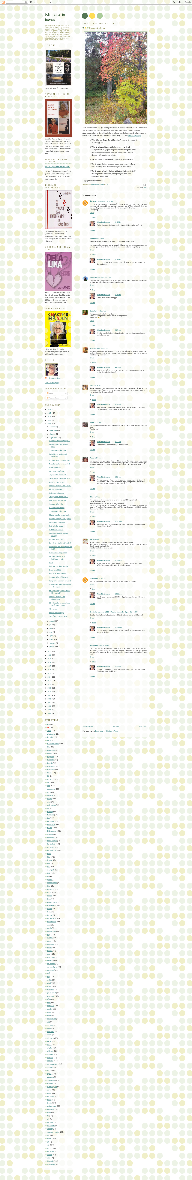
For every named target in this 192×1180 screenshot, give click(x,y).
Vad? (51, 562)
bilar (48, 747)
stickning (50, 1077)
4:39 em (118, 330)
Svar (94, 217)
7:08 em (97, 497)
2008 (50, 699)
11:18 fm (118, 222)
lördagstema (51, 918)
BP (91, 539)
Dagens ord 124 (55, 467)
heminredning (52, 850)
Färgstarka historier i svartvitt (60, 581)
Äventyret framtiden (97, 201)
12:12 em (118, 627)
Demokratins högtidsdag (58, 553)
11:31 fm (106, 645)
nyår (49, 973)
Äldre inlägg (143, 726)
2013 (50, 680)
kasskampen (52, 883)
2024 (50, 417)
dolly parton (51, 805)
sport (49, 1070)
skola (49, 1041)
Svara (92, 213)
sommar (50, 1061)
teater (49, 1100)
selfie (49, 1028)
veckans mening (53, 1132)
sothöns (50, 1067)
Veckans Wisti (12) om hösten (60, 460)
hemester (50, 847)
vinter (49, 1138)
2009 (50, 695)
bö (48, 776)
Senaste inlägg (87, 726)
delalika (50, 795)
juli (51, 625)
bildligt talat (51, 750)
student (50, 1083)
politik (49, 986)
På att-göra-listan (55, 489)
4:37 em (118, 442)
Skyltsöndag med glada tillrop (59, 478)
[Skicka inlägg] (144, 185)
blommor (50, 760)
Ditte (91, 497)
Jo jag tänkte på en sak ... (58, 450)
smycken (50, 1054)
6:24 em (98, 458)
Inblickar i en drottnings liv (58, 566)
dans (49, 792)
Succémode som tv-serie (58, 616)
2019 (50, 659)
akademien (51, 734)
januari (52, 646)
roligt (49, 1015)
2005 (50, 710)
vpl (48, 1142)
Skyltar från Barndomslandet (59, 515)
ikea (48, 866)
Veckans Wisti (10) (56, 539)
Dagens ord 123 (55, 570)
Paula (92, 458)
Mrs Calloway (95, 348)
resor (49, 1012)
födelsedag (51, 824)
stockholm (51, 1080)
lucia (49, 912)
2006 (50, 706)
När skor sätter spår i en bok (59, 464)
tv (48, 1116)
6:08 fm (136, 612)
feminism (50, 815)
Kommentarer (53, 398)
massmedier (51, 921)
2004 (50, 713)
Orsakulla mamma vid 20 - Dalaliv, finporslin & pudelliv (111, 612)
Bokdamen (94, 578)
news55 (50, 960)
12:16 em (102, 311)
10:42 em (102, 578)
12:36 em (97, 385)
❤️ (48, 727)
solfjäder (50, 1058)
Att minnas (53, 609)
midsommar (51, 931)
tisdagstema (51, 1106)
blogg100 (50, 753)
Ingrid (92, 422)
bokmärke (51, 766)
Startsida (116, 726)
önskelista (51, 1164)
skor (49, 1044)
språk (49, 1074)
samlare (50, 1025)
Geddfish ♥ (94, 311)
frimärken (50, 821)
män (48, 954)
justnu (49, 880)
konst (49, 892)
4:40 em (118, 367)
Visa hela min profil (51, 383)
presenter (50, 996)
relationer (50, 1006)
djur (48, 802)
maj (51, 632)
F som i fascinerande (56, 508)
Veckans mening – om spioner (60, 519)
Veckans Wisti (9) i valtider (58, 577)
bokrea (49, 773)
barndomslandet (53, 743)
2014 (50, 677)
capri (49, 782)
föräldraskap (51, 831)
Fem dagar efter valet (57, 522)
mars (52, 639)
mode (49, 941)
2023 (50, 420)
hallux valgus (52, 841)
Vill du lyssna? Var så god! (57, 166)
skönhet (50, 1051)
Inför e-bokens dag (56, 526)
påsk (49, 999)
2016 (50, 670)
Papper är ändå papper (57, 573)
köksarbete (51, 905)
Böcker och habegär (56, 613)
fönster (49, 828)
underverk (51, 1125)
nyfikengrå (51, 970)
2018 (50, 662)
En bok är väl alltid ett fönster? (60, 543)
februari (53, 643)
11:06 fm (103, 238)
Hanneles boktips (97, 277)
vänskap (50, 1151)
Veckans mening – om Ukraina (60, 486)
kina (48, 886)
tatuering (50, 1096)
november (53, 430)
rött (48, 1022)
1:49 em (98, 422)
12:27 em (104, 348)
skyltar (49, 1048)
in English (50, 870)
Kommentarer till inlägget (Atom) (106, 731)
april (51, 636)
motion (49, 947)
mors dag (50, 944)
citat (48, 786)
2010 (50, 691)
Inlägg (50, 393)
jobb (48, 873)
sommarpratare (52, 1064)
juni (51, 628)
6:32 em (118, 477)
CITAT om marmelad (56, 482)
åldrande (50, 1161)
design (49, 799)
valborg (50, 1129)
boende (50, 763)
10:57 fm (109, 201)
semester (50, 1032)
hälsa (49, 854)
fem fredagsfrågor (134, 135)
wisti (48, 1158)
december (53, 427)
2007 (50, 702)
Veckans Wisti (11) (56, 504)
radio (49, 1002)
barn (49, 740)
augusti (52, 621)
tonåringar (51, 1109)
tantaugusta (94, 238)
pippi (49, 983)
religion (49, 1009)
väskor (49, 1155)
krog (49, 899)
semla (49, 1035)
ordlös (49, 980)
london (49, 909)
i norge (49, 860)
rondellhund (51, 1019)
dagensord (51, 789)
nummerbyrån (52, 967)
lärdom (49, 915)
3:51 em (118, 666)
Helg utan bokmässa (56, 493)
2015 (50, 673)
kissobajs (50, 889)
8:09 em (96, 539)
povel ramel (51, 993)
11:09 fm (107, 277)
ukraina (50, 1122)
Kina (91, 385)
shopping (50, 1038)
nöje (48, 977)
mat (48, 925)
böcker (49, 779)
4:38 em (118, 404)
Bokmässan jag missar (57, 500)
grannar (50, 834)
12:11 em (118, 560)
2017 (50, 666)
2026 (50, 409)
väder (49, 1148)
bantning (50, 737)
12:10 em (118, 521)
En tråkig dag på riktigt (57, 471)
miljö (48, 935)
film (48, 818)
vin (48, 1135)
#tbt (48, 724)
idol (48, 863)
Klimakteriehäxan (103, 222)
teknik (49, 1103)
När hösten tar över (56, 529)
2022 (50, 424)
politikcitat (50, 989)
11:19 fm (118, 259)
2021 (50, 651)
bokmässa (51, 769)
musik (49, 951)
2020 (50, 655)
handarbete (51, 844)
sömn (49, 1090)
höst (145, 187)
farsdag (50, 812)
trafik (49, 1112)
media (49, 928)
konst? (49, 896)
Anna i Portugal (96, 645)
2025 (50, 413)
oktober (53, 434)
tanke (49, 1093)
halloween (50, 837)
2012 (50, 684)
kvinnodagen (52, 902)
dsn (48, 808)
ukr (48, 1119)
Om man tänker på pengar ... (59, 441)
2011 (50, 688)
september (54, 438)
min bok (50, 938)
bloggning (50, 757)
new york (50, 957)
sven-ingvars (52, 1087)
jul (48, 876)
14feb (49, 731)
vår (48, 1145)
